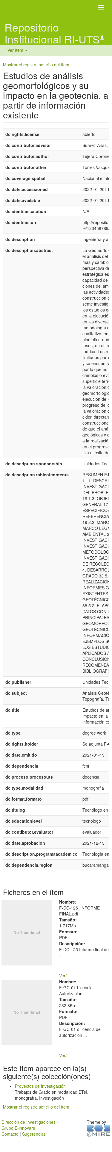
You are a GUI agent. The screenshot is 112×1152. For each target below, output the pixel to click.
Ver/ (63, 976)
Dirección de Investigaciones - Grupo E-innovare (29, 1125)
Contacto (10, 1134)
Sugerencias (34, 1134)
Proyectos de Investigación (40, 1086)
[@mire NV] (99, 1130)
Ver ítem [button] (15, 50)
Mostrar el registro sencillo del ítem (36, 65)
